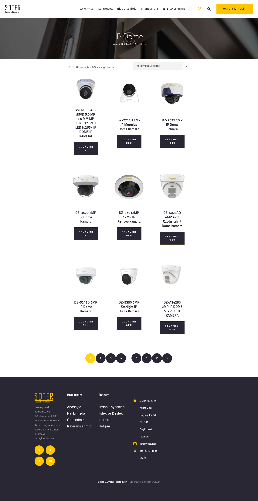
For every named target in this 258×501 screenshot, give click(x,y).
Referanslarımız (79, 426)
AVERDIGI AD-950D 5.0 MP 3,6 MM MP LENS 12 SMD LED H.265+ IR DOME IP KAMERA (85, 123)
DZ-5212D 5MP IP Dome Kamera (85, 306)
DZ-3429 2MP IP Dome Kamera (85, 217)
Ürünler (125, 44)
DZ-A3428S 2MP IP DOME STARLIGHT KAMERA (172, 309)
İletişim (104, 426)
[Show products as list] (73, 67)
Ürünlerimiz (75, 420)
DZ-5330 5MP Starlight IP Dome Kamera (129, 306)
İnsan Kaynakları (112, 407)
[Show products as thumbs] (69, 67)
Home (115, 44)
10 (157, 358)
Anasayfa (74, 407)
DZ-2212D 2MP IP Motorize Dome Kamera (129, 124)
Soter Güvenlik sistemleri (112, 481)
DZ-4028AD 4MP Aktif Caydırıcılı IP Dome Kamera (172, 219)
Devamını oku (86, 148)
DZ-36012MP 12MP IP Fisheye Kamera (129, 217)
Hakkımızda (76, 413)
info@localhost (148, 443)
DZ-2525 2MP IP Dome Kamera (172, 124)
